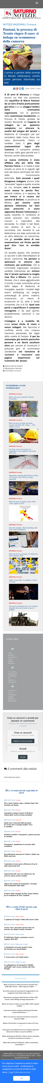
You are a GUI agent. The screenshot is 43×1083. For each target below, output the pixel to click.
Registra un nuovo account (23, 741)
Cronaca (31, 24)
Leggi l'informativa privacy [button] (19, 1072)
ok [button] (22, 1078)
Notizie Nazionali (14, 24)
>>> (35, 987)
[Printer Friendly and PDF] (32, 89)
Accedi (22, 757)
